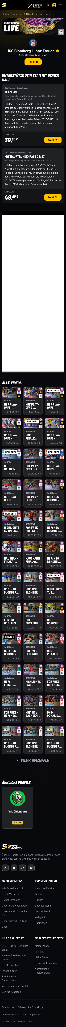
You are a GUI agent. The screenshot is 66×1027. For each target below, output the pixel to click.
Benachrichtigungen (46, 963)
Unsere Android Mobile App (14, 913)
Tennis (38, 894)
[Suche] (48, 5)
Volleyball (40, 917)
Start (4, 14)
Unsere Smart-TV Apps (14, 920)
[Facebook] (31, 868)
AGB (24, 1014)
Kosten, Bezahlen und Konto (14, 957)
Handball (15, 14)
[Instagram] (5, 868)
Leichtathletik (42, 911)
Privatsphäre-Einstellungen (31, 1007)
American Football (45, 888)
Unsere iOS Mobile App (14, 905)
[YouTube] (14, 868)
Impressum (35, 1014)
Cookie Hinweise (10, 1014)
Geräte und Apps (11, 965)
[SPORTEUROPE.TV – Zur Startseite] (4, 5)
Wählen (54, 139)
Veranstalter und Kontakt (15, 986)
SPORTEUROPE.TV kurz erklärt (15, 947)
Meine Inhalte (42, 945)
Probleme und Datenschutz (9, 978)
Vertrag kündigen (11, 991)
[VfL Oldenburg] (17, 798)
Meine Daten (42, 957)
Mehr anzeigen (35, 760)
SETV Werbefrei (10, 894)
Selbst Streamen (11, 899)
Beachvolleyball (43, 905)
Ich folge (39, 951)
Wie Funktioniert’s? (12, 888)
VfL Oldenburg (17, 811)
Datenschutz (8, 1007)
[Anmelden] (54, 5)
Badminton (41, 922)
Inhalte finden (9, 970)
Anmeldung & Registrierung (42, 970)
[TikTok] (22, 868)
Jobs (4, 926)
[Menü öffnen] (61, 5)
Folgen (33, 62)
